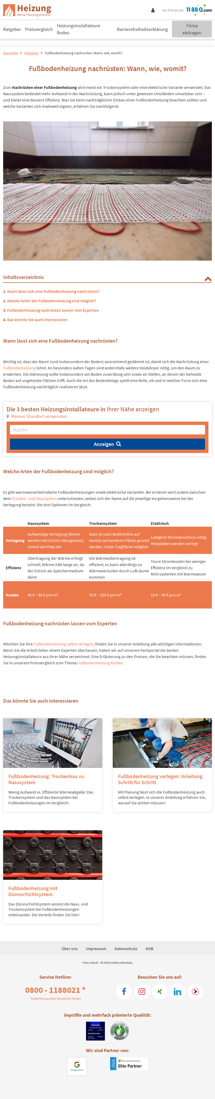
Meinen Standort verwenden (39, 416)
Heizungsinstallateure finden (78, 29)
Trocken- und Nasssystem (34, 498)
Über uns (70, 948)
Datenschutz (126, 948)
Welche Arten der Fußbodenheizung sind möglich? (51, 300)
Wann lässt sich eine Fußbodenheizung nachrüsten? (53, 291)
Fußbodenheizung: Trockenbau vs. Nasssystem (46, 779)
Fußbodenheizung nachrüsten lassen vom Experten (53, 310)
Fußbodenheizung (19, 367)
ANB (149, 948)
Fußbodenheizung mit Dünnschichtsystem (32, 891)
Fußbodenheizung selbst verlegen (63, 644)
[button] (208, 278)
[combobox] (107, 429)
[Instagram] (142, 991)
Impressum (96, 948)
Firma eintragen (191, 29)
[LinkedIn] (177, 991)
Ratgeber (12, 29)
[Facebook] (124, 991)
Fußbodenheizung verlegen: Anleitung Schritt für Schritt (160, 779)
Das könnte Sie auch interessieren (37, 319)
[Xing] (160, 991)
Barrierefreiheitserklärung (142, 29)
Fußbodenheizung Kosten (100, 662)
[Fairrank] (195, 991)
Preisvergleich (39, 29)
